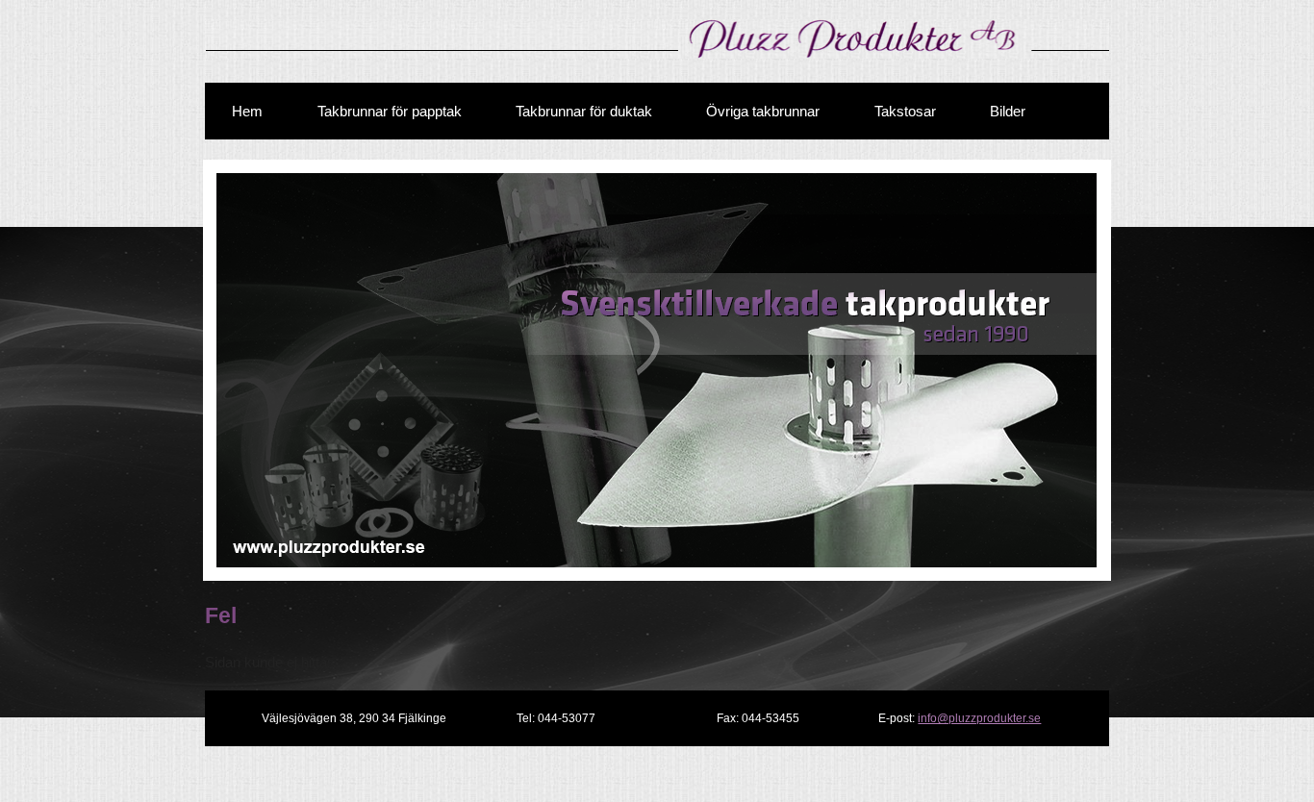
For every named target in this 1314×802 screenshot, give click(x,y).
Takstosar (905, 111)
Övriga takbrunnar (763, 111)
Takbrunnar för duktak (584, 111)
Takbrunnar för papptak (389, 111)
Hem (247, 111)
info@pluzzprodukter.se (979, 718)
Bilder (1007, 111)
